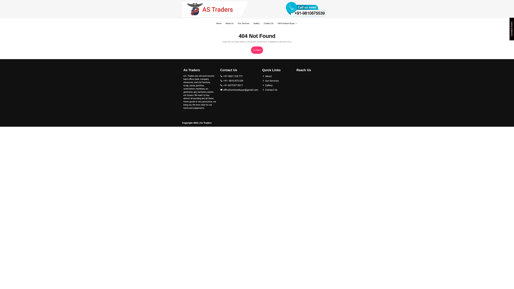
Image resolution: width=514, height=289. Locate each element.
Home (219, 23)
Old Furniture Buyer (286, 23)
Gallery (256, 23)
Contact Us (269, 23)
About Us (230, 23)
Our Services (243, 23)
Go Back (258, 48)
